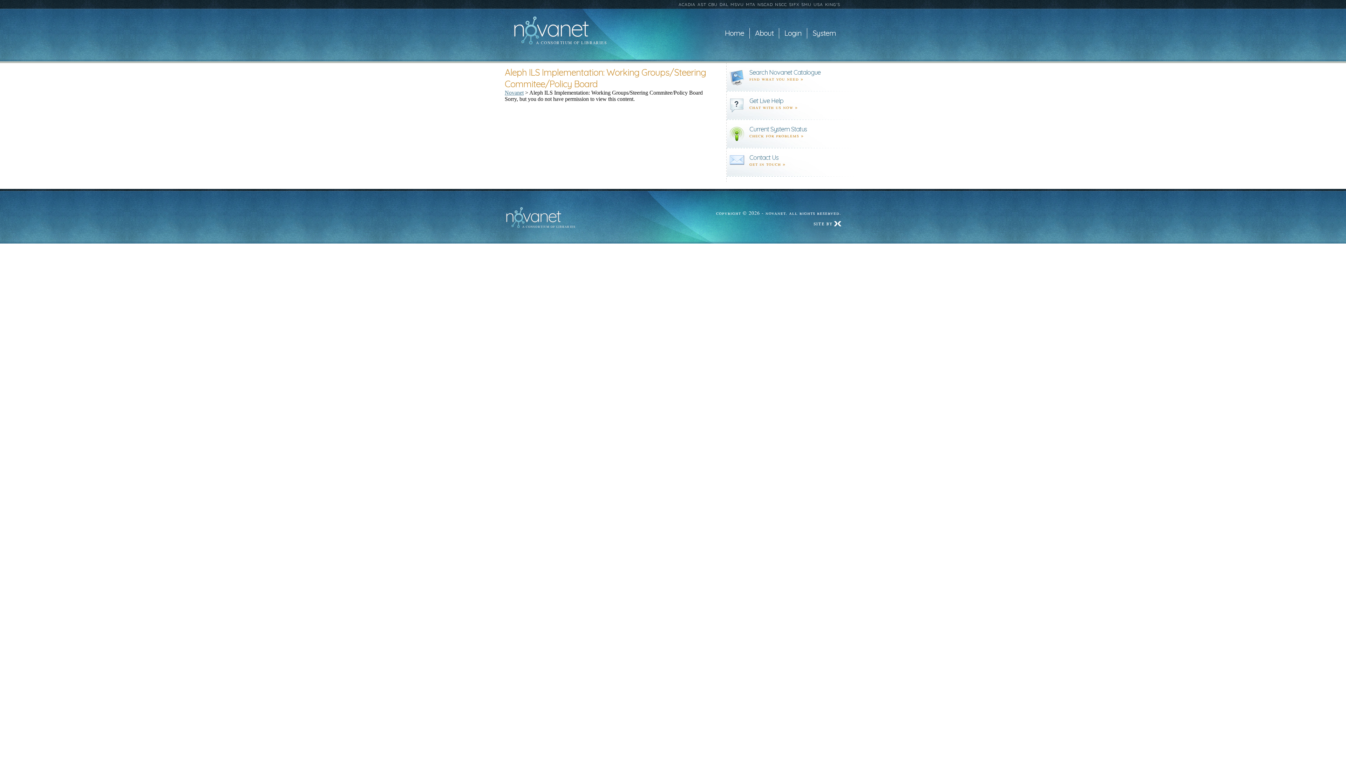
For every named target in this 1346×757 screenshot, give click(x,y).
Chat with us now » (773, 107)
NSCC (781, 4)
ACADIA (687, 4)
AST (702, 4)
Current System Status (778, 129)
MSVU (737, 4)
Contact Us (764, 158)
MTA (750, 4)
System (824, 33)
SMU (806, 4)
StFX (794, 4)
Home (734, 33)
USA (818, 4)
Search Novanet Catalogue (785, 72)
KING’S (832, 4)
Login (793, 33)
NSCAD (765, 4)
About (764, 33)
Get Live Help (766, 101)
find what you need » (776, 78)
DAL (724, 4)
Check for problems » (776, 135)
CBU (713, 4)
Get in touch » (767, 164)
